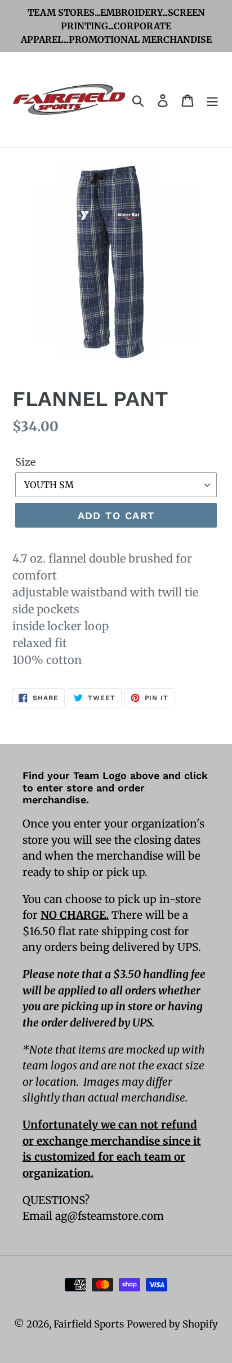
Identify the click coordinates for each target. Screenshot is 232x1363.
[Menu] (212, 100)
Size (25, 461)
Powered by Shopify (172, 1324)
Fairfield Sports (88, 1324)
